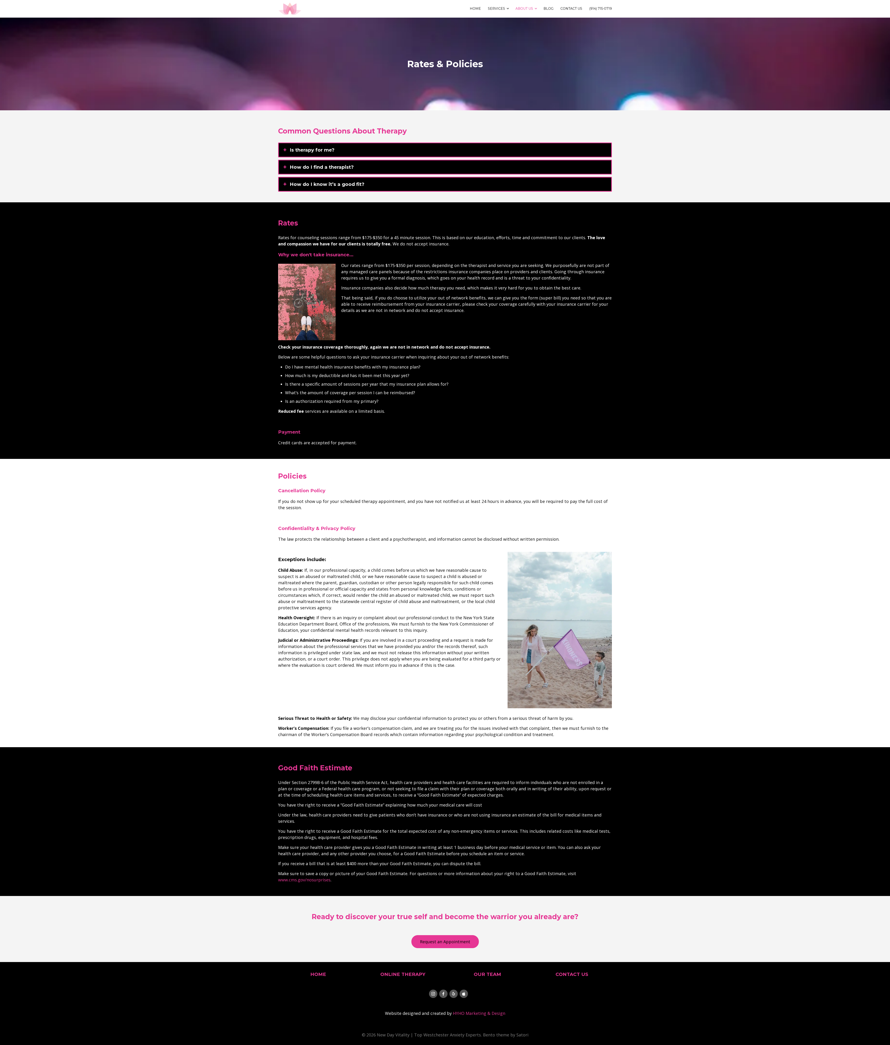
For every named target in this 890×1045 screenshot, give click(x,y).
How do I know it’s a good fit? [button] (327, 184)
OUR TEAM (487, 974)
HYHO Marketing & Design (479, 1013)
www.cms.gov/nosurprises (304, 880)
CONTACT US (572, 974)
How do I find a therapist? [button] (322, 167)
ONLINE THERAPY (402, 974)
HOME (318, 974)
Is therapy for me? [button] (312, 150)
